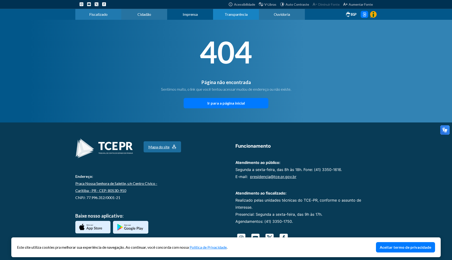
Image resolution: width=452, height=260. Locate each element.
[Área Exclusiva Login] (364, 14)
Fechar (438, 239)
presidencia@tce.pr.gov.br (273, 176)
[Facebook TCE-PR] (104, 4)
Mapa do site (159, 147)
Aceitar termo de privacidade (405, 247)
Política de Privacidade (208, 247)
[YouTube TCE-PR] (89, 4)
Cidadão (144, 14)
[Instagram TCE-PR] (81, 4)
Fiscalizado (98, 14)
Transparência (236, 14)
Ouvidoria (282, 14)
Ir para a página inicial (226, 103)
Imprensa (190, 14)
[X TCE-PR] (96, 4)
